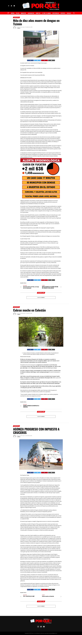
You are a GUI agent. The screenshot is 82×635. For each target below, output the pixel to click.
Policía (17, 13)
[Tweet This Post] (37, 60)
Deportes (63, 13)
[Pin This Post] (44, 60)
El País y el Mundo (46, 13)
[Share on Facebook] (30, 60)
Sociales (69, 13)
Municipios (23, 13)
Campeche (38, 13)
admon (19, 28)
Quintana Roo (31, 13)
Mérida (12, 13)
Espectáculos (55, 13)
